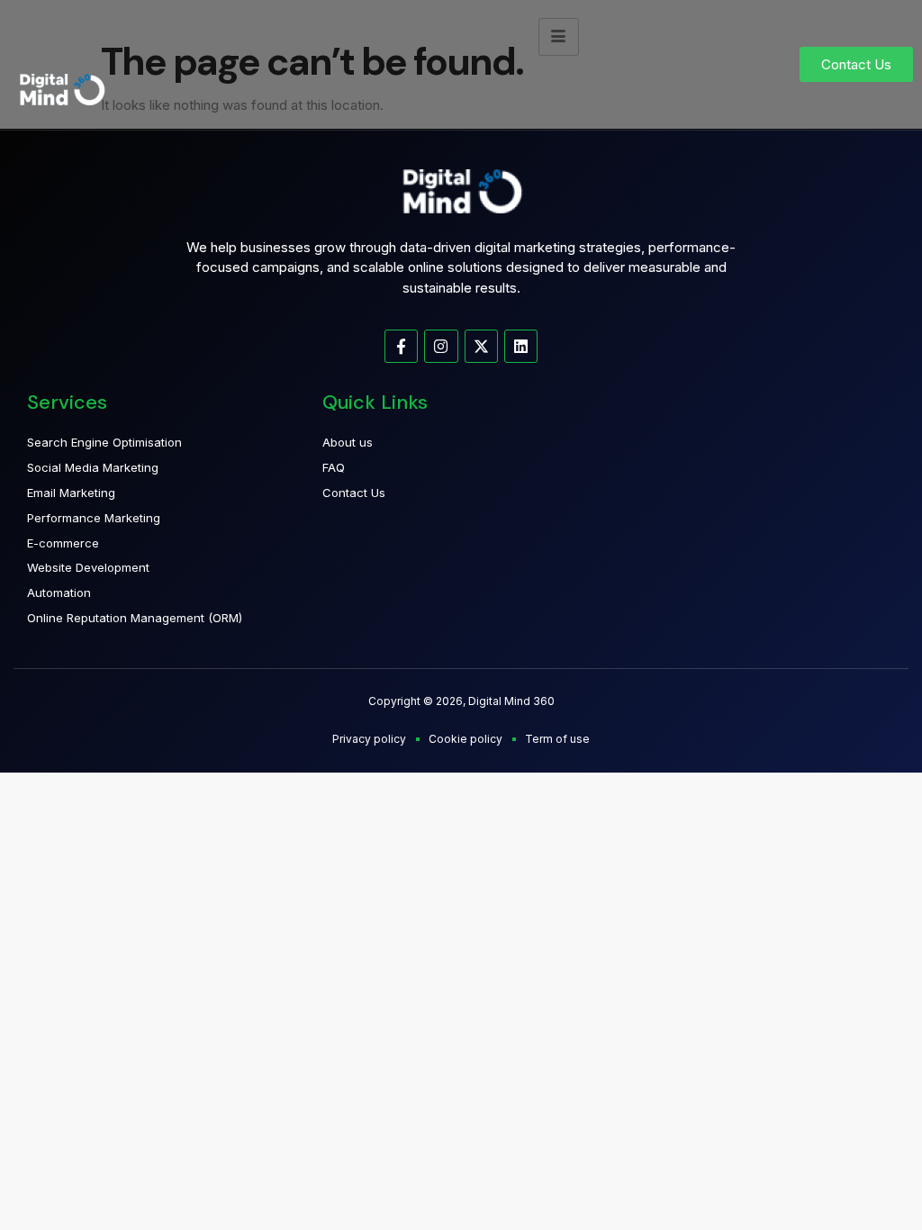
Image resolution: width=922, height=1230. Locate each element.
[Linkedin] (521, 346)
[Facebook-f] (401, 346)
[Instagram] (440, 346)
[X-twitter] (481, 346)
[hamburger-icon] (558, 37)
